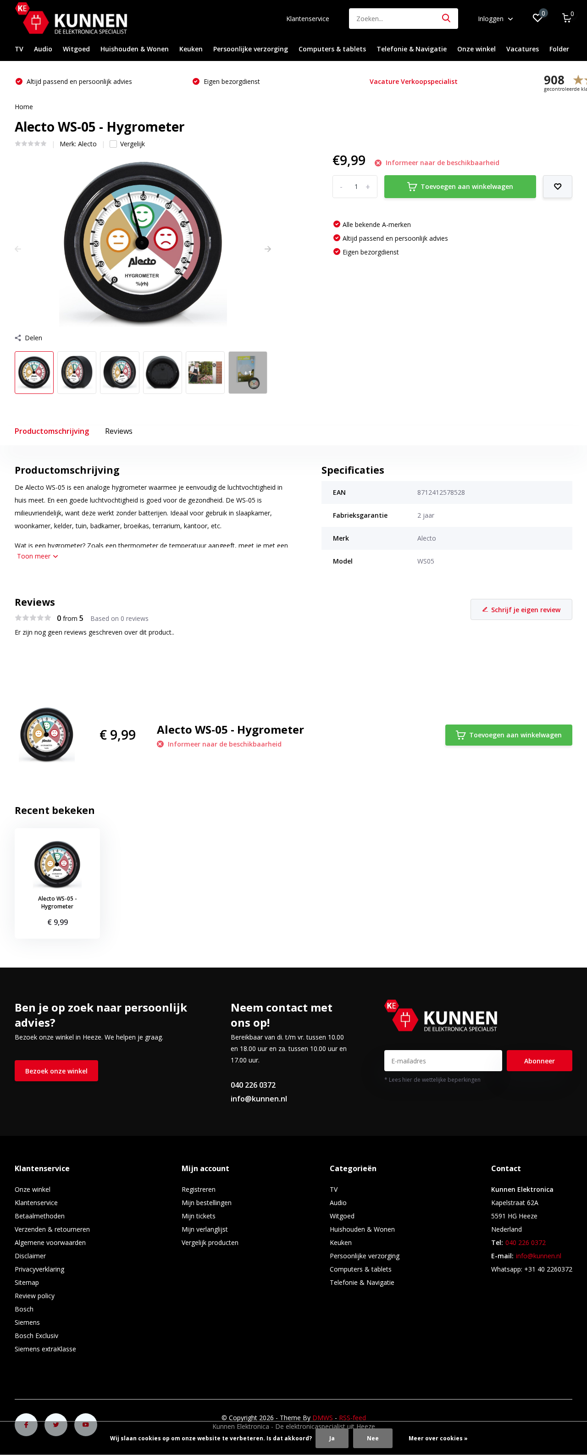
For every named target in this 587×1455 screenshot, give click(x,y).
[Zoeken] (446, 18)
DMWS (322, 1417)
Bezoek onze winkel (56, 1071)
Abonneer (539, 1061)
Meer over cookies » (438, 1438)
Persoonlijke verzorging (250, 48)
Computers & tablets (332, 48)
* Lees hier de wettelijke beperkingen (432, 1080)
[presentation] (18, 248)
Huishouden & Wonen (134, 48)
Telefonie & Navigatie (412, 48)
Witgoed (76, 48)
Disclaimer (30, 1255)
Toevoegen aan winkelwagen (467, 186)
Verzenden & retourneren (52, 1229)
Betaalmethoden (40, 1216)
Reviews (119, 431)
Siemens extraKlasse (45, 1348)
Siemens (27, 1322)
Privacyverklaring (39, 1269)
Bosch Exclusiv (36, 1335)
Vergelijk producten (210, 1242)
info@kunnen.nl (259, 1099)
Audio (43, 48)
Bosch (24, 1309)
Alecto (87, 143)
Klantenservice (307, 18)
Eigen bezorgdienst (54, 81)
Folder (559, 48)
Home (24, 106)
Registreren (199, 1189)
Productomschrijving (52, 431)
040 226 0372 (253, 1085)
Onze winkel (476, 48)
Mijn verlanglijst (205, 1229)
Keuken (191, 48)
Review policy (35, 1295)
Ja (332, 1438)
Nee (373, 1438)
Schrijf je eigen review (525, 609)
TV (19, 48)
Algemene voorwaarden (50, 1242)
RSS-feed (352, 1417)
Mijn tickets (199, 1216)
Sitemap (27, 1282)
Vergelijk (132, 143)
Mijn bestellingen (207, 1202)
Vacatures (522, 48)
